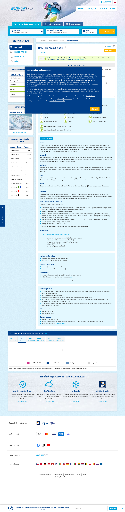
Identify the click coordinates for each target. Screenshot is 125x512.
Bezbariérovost (69, 474)
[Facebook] (38, 445)
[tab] (13, 339)
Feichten (43, 52)
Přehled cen (108, 50)
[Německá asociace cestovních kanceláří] (45, 423)
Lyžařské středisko (20, 52)
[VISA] (54, 434)
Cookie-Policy (90, 96)
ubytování (18, 47)
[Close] (123, 508)
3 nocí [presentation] (22, 339)
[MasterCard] (46, 434)
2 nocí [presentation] (13, 339)
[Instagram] (43, 445)
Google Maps (61, 323)
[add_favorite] (114, 46)
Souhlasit (38, 89)
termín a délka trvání (56, 30)
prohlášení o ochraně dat (57, 101)
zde (71, 277)
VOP (78, 474)
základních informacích (64, 99)
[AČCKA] (52, 423)
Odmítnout (56, 91)
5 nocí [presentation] (40, 339)
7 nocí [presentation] (50, 339)
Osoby (88, 30)
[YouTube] (48, 445)
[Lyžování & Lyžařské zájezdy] (22, 8)
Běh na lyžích (19, 57)
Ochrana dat (58, 474)
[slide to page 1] (61, 408)
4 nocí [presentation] (31, 339)
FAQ (84, 474)
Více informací (22, 401)
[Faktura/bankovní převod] (39, 434)
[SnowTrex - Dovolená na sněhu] (42, 455)
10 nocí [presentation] (60, 339)
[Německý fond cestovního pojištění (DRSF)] (38, 423)
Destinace (17, 30)
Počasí (16, 61)
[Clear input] (42, 31)
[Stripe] (68, 434)
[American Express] (61, 434)
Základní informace (45, 474)
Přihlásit (113, 508)
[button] (115, 2)
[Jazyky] (37, 464)
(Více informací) (79, 59)
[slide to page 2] (64, 408)
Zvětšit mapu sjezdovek (18, 132)
